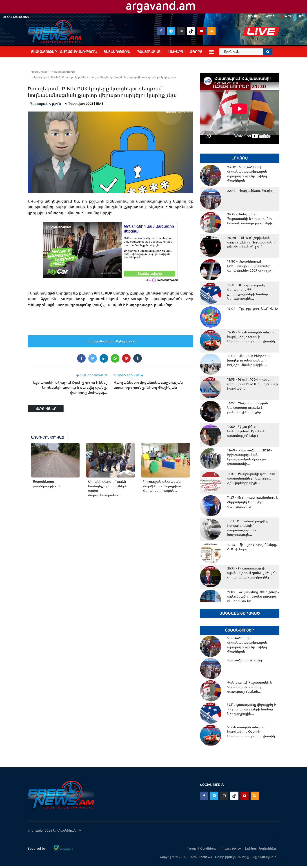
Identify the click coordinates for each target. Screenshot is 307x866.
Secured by (37, 848)
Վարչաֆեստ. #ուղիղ (250, 191)
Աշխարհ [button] (175, 52)
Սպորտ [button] (196, 52)
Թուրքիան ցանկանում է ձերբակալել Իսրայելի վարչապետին (252, 502)
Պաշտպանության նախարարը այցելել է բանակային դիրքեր (247, 407)
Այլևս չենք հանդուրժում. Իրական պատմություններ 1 (246, 431)
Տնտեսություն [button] (117, 52)
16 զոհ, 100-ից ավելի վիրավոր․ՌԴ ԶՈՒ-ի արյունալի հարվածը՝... (252, 384)
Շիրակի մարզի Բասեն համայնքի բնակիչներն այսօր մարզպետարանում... (107, 488)
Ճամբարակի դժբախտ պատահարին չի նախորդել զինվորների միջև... (251, 478)
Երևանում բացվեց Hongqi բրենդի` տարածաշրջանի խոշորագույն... (247, 528)
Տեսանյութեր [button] (44, 52)
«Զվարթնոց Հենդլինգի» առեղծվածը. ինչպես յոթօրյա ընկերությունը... (253, 596)
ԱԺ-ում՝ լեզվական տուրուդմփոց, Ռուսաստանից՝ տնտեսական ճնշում (252, 242)
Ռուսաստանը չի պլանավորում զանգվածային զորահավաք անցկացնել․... (252, 572)
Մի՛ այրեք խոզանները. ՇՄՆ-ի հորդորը (252, 547)
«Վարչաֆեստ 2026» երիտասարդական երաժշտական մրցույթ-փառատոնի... (249, 457)
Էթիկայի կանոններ (260, 848)
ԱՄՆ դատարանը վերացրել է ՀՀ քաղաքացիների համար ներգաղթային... (247, 292)
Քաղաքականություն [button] (78, 52)
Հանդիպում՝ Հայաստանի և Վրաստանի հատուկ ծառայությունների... (251, 218)
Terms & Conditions (201, 848)
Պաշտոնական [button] (149, 52)
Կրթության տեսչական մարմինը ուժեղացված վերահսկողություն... (162, 486)
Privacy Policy (230, 848)
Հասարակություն (63, 71)
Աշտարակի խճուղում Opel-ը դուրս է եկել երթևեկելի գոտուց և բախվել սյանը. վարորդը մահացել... (70, 387)
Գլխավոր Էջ (39, 71)
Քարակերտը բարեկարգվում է (47, 484)
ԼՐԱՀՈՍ (239, 158)
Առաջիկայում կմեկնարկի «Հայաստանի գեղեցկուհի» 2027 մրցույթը (250, 265)
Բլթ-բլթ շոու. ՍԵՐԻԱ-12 (252, 309)
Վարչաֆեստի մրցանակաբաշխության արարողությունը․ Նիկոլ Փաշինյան (148, 385)
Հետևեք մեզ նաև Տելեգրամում (110, 341)
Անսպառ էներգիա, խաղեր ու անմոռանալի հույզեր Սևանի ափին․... (248, 360)
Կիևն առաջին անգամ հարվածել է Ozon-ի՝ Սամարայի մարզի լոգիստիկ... (252, 336)
